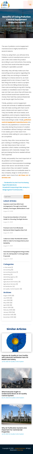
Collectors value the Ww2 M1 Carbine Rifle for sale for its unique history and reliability (16, 241)
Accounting (7, 270)
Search (26, 197)
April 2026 (6, 305)
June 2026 (6, 300)
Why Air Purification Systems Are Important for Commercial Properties (14, 430)
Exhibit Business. (20, 448)
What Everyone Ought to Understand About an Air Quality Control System (14, 394)
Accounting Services (9, 272)
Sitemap (20, 450)
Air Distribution (7, 286)
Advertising (6, 274)
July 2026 (6, 298)
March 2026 (7, 307)
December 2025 (8, 315)
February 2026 (7, 310)
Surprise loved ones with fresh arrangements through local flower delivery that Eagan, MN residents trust (16, 206)
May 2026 (6, 303)
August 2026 (7, 295)
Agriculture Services (9, 284)
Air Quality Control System (11, 289)
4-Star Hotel (7, 267)
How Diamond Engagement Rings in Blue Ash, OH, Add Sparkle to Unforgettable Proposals (16, 254)
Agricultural (6, 279)
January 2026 (7, 312)
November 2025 (8, 317)
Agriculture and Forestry (10, 282)
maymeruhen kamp (10, 26)
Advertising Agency (9, 277)
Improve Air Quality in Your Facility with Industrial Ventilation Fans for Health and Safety (15, 357)
